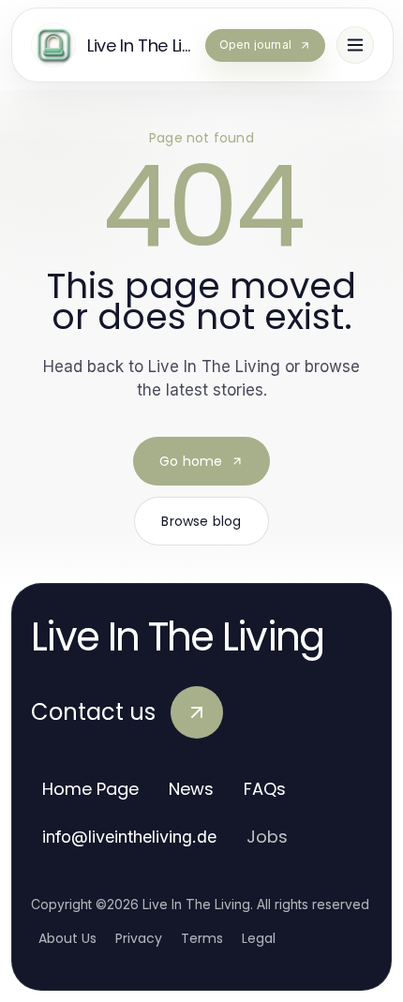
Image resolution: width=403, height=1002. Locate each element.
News (191, 788)
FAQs (265, 788)
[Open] (355, 45)
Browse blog (201, 521)
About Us (67, 938)
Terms (202, 938)
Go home (190, 461)
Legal (259, 938)
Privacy (138, 938)
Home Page (90, 788)
